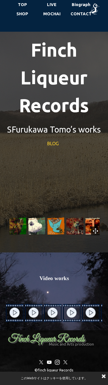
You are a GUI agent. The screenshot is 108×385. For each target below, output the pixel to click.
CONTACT (81, 13)
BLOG (53, 143)
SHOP (22, 13)
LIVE (51, 4)
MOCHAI (51, 13)
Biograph (81, 4)
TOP (22, 4)
